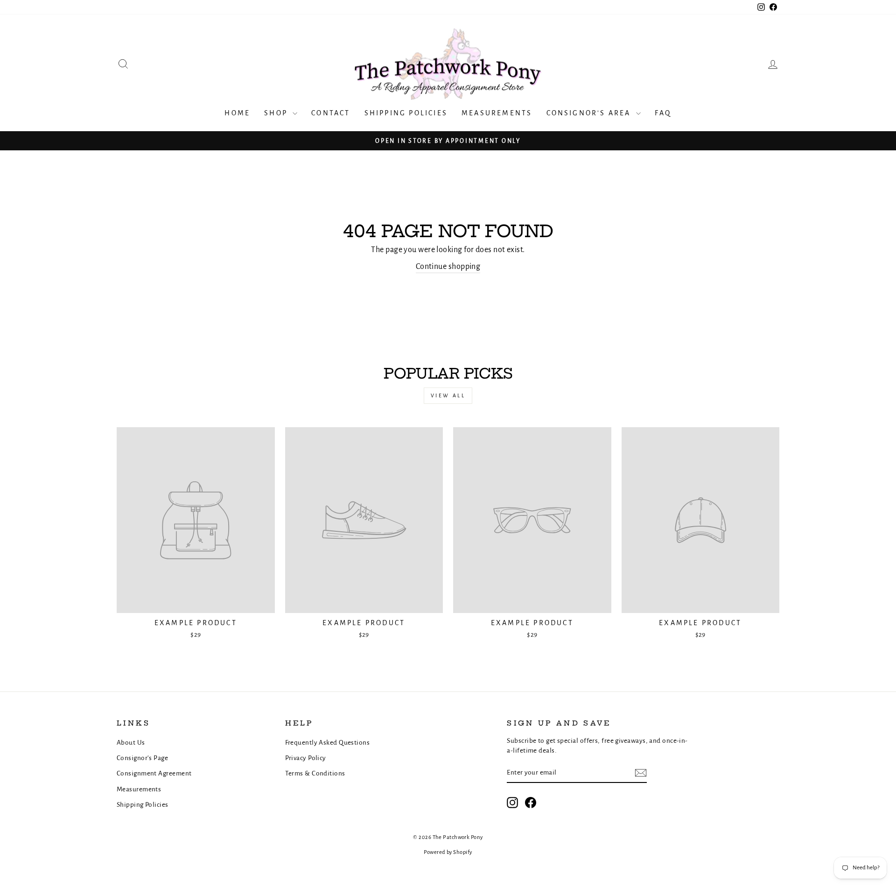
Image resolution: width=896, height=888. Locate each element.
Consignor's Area (590, 113)
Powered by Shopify (448, 852)
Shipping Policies (406, 113)
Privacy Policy (305, 757)
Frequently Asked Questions (327, 742)
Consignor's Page (142, 757)
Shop (277, 113)
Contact (330, 113)
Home (237, 113)
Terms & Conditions (315, 773)
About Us (131, 742)
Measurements (497, 113)
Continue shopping (448, 266)
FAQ (663, 113)
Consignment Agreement (154, 773)
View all (448, 395)
